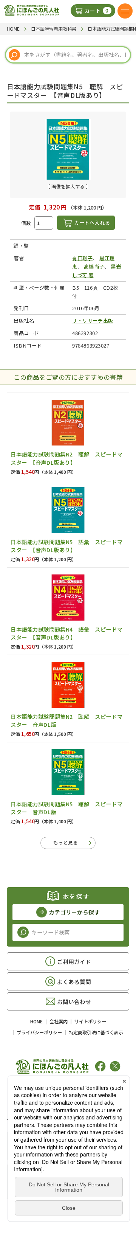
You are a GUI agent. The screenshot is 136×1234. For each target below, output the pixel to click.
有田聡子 (82, 258)
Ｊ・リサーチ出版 (92, 320)
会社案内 (58, 1021)
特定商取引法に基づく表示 (96, 1032)
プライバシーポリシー (39, 1032)
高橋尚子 (94, 266)
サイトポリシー (90, 1021)
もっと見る (65, 842)
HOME (36, 1021)
